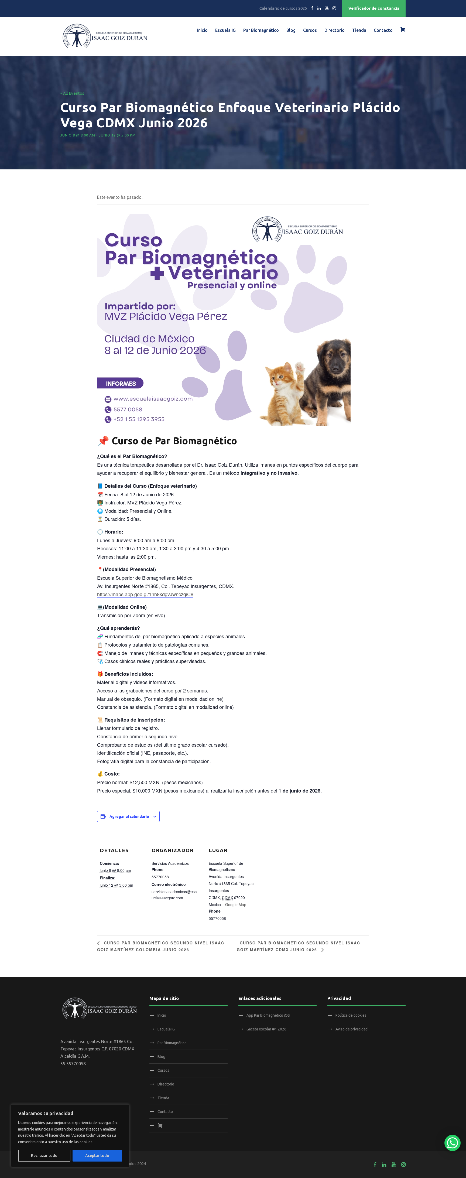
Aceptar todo (97, 1155)
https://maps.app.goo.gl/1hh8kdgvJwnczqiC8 (145, 593)
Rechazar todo (44, 1155)
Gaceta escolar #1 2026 (266, 1029)
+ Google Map (234, 904)
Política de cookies (350, 1015)
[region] (70, 1135)
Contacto (383, 30)
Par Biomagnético (261, 30)
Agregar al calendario (129, 816)
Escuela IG (225, 30)
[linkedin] (319, 8)
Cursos (310, 30)
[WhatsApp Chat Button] (452, 1143)
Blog (291, 30)
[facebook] (312, 8)
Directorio (334, 30)
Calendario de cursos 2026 (283, 8)
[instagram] (334, 8)
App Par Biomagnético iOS (268, 1015)
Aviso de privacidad (351, 1029)
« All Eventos (72, 93)
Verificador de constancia (373, 8)
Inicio (202, 30)
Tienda (359, 30)
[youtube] (326, 8)
